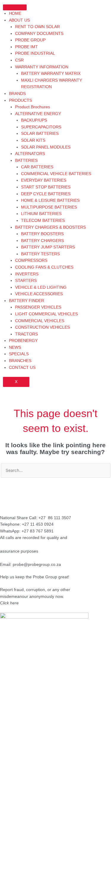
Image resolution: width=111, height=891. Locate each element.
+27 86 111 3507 (54, 518)
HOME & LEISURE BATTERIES (50, 200)
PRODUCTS (20, 100)
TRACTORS (26, 334)
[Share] (61, 881)
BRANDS (17, 93)
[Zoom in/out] (12, 881)
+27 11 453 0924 (38, 524)
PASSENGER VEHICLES (38, 307)
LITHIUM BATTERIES (41, 214)
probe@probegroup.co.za (37, 564)
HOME (15, 13)
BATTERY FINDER (26, 300)
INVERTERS (26, 274)
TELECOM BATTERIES (43, 220)
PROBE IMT (26, 47)
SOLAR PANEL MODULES (45, 147)
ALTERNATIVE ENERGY (38, 114)
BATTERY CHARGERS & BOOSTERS (50, 227)
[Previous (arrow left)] (12, 888)
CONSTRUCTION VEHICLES (42, 327)
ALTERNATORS (30, 153)
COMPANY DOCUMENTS (39, 33)
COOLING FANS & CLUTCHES (44, 267)
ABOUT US (19, 20)
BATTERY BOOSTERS (42, 234)
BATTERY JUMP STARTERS (48, 247)
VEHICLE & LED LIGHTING (41, 287)
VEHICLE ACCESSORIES (39, 294)
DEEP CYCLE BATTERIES (45, 194)
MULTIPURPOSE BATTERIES (49, 207)
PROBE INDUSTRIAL (35, 53)
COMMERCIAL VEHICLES (39, 321)
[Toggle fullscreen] (37, 881)
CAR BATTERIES (37, 167)
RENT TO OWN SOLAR (37, 27)
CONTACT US (22, 367)
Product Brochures (32, 107)
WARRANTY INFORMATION (41, 67)
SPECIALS (19, 354)
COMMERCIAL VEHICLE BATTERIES (56, 174)
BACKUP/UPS (34, 120)
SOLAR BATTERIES (40, 133)
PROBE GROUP (30, 40)
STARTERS (26, 280)
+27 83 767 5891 (38, 531)
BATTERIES (26, 160)
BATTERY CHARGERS (42, 240)
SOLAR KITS (33, 140)
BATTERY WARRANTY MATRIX (51, 73)
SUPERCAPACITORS (41, 127)
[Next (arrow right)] (37, 888)
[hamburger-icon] (15, 7)
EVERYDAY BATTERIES (43, 180)
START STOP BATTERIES (45, 187)
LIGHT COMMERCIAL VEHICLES (46, 314)
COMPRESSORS (31, 260)
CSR (19, 60)
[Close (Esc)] (86, 881)
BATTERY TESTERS (40, 254)
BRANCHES (20, 361)
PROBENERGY (23, 340)
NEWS (15, 347)
